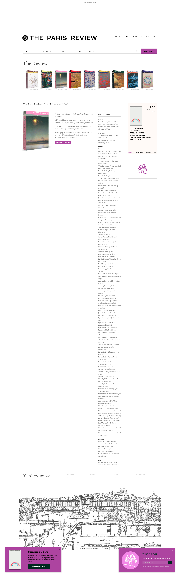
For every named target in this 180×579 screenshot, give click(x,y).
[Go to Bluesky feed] (42, 476)
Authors (65, 51)
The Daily (27, 51)
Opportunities (140, 475)
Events (118, 36)
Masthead (116, 475)
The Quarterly (46, 51)
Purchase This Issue (63, 142)
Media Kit (93, 477)
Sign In (154, 36)
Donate (126, 36)
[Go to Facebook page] (30, 476)
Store (147, 36)
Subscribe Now (39, 566)
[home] (59, 38)
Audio (78, 51)
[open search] (137, 51)
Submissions (94, 479)
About (92, 51)
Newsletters (138, 36)
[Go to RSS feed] (47, 476)
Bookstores (117, 479)
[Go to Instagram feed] (24, 476)
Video (137, 477)
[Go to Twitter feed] (36, 476)
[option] (32, 80)
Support (70, 477)
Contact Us (71, 479)
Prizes (115, 477)
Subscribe (149, 51)
